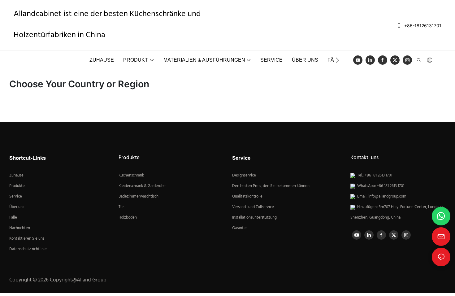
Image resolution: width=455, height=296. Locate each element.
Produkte (17, 186)
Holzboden (128, 218)
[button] (337, 60)
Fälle (13, 218)
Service (16, 197)
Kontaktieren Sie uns (26, 239)
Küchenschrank (131, 175)
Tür (121, 207)
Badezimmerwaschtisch (138, 197)
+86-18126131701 (422, 25)
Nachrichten (19, 228)
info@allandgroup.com (387, 197)
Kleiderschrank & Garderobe (142, 186)
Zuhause (16, 175)
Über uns (16, 207)
